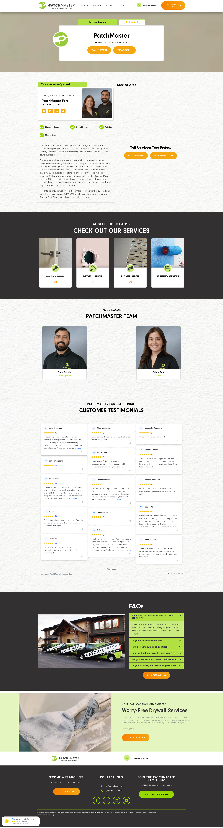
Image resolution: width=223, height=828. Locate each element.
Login (53, 815)
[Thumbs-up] (63, 111)
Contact (121, 5)
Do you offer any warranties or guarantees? (154, 666)
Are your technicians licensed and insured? (154, 659)
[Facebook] (44, 111)
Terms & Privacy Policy (44, 815)
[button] (156, 617)
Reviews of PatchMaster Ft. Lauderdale (56, 574)
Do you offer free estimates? (147, 641)
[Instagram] (50, 111)
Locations (109, 5)
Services (96, 5)
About (83, 5)
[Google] (56, 111)
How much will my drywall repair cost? (152, 653)
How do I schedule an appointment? (150, 647)
